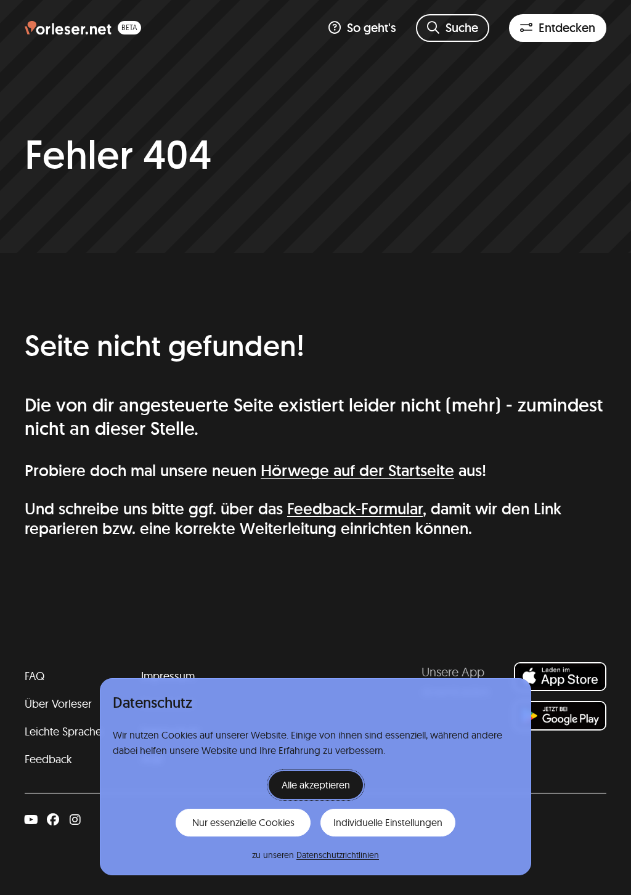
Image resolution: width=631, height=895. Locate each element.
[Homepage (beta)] (83, 28)
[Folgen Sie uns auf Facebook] (53, 820)
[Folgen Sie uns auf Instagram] (75, 820)
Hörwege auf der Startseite (357, 470)
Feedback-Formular (355, 508)
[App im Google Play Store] (560, 715)
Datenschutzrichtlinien (337, 855)
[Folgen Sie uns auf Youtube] (31, 820)
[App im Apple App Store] (560, 676)
